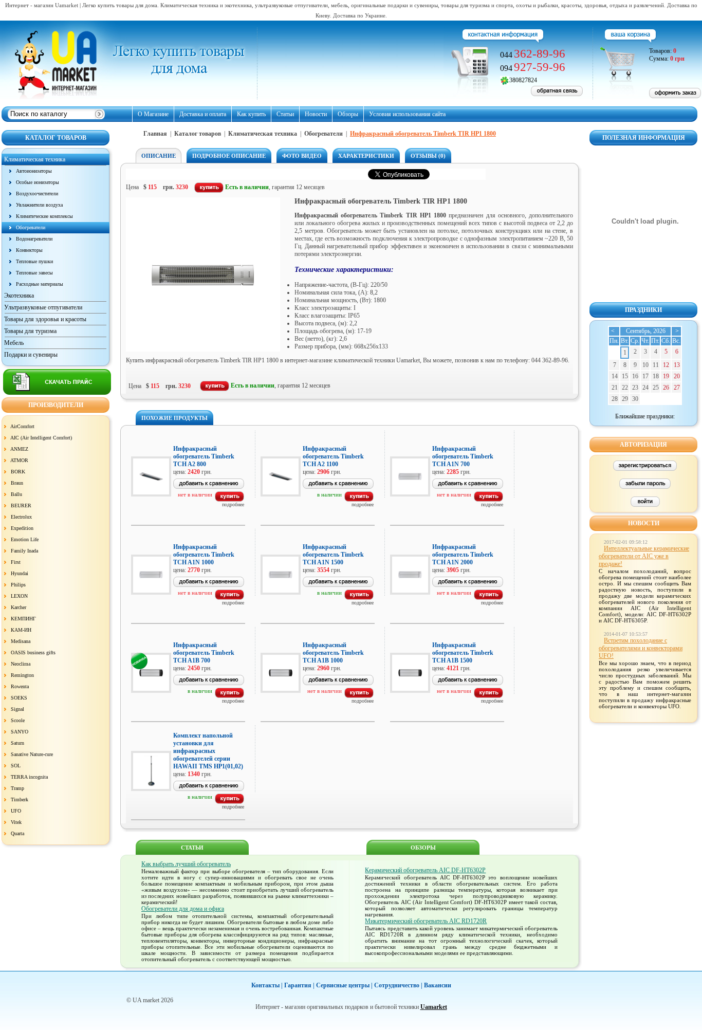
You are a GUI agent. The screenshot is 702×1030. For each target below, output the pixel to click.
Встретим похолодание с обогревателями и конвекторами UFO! (640, 648)
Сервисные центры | (344, 985)
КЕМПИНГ (23, 618)
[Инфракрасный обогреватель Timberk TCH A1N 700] (488, 499)
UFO (16, 811)
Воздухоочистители (37, 193)
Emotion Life (25, 539)
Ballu (16, 494)
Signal (17, 709)
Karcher (18, 607)
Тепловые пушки (34, 261)
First (16, 562)
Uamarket (433, 1006)
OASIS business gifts (33, 652)
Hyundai (19, 573)
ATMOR (19, 460)
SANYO (19, 731)
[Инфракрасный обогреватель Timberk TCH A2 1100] (359, 499)
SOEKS (19, 698)
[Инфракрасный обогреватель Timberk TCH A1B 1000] (359, 696)
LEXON (19, 596)
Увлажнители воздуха (39, 205)
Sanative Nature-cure (32, 754)
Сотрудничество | (398, 985)
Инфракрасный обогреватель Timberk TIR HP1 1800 (423, 133)
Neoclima (20, 664)
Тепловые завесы (34, 272)
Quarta (17, 833)
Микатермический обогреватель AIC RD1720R (426, 921)
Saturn (17, 743)
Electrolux (21, 517)
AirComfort (22, 426)
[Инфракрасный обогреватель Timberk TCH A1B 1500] (488, 696)
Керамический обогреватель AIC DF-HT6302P (425, 870)
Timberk (19, 799)
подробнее (233, 504)
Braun (17, 483)
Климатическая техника (262, 133)
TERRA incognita (29, 777)
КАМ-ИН (21, 630)
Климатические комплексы (44, 216)
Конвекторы (29, 250)
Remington (22, 675)
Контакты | (267, 985)
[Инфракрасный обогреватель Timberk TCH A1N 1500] (359, 597)
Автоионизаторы (34, 171)
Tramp (17, 788)
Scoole (18, 720)
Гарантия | (299, 985)
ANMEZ (19, 449)
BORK (18, 471)
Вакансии (437, 985)
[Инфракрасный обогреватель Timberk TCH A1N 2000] (488, 597)
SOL (16, 765)
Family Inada (24, 551)
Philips (18, 584)
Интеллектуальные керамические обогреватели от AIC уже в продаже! (644, 556)
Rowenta (20, 686)
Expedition (22, 528)
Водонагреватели (34, 239)
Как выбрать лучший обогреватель (186, 864)
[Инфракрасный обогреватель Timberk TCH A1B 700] (229, 696)
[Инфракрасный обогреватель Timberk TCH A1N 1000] (229, 597)
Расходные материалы (39, 284)
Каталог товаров (197, 133)
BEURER (21, 505)
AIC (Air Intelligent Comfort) (41, 437)
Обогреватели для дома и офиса (182, 908)
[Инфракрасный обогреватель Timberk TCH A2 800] (229, 499)
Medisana (20, 641)
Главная (155, 133)
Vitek (16, 822)
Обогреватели (30, 227)
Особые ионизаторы (37, 182)
